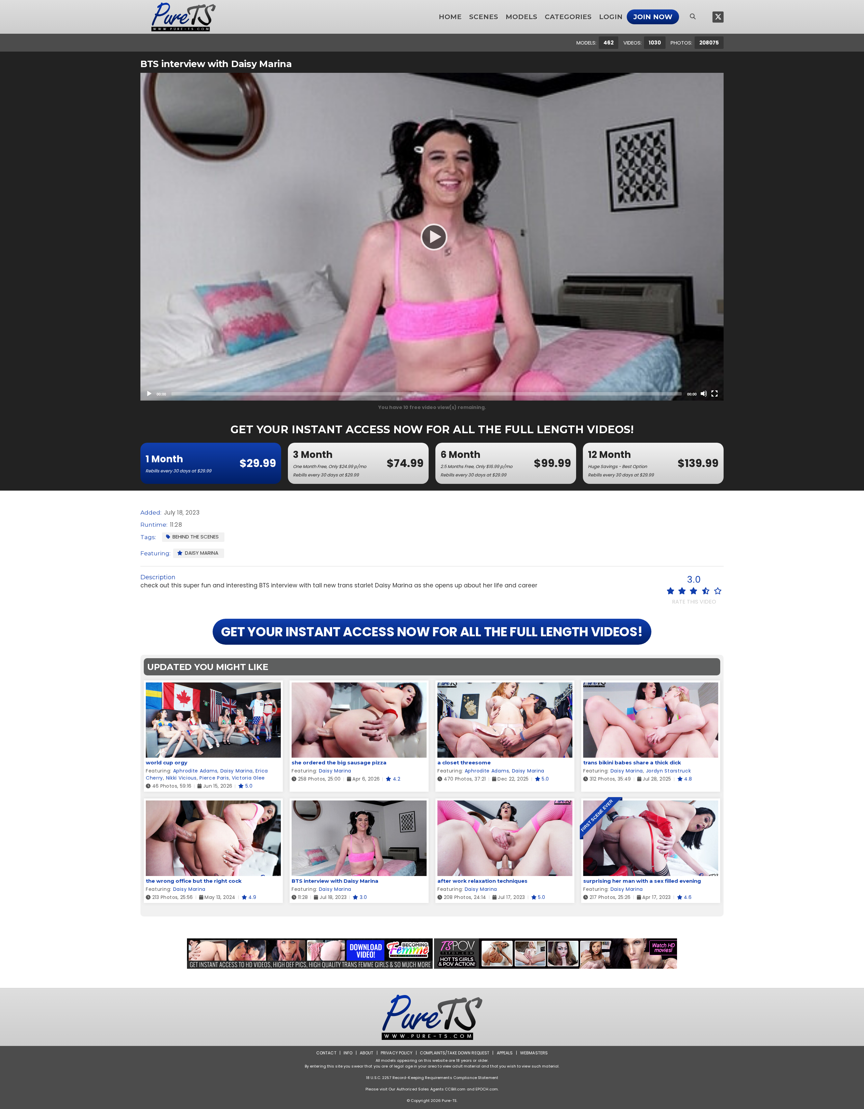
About (367, 1053)
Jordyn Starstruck (668, 770)
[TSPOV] (555, 953)
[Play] (432, 236)
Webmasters (534, 1053)
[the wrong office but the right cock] (213, 805)
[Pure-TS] (183, 17)
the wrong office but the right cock (194, 881)
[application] (432, 237)
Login (611, 17)
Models (521, 17)
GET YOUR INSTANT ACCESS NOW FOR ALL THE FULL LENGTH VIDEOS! (432, 632)
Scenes (483, 17)
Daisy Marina (201, 552)
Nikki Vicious (181, 778)
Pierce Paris (214, 778)
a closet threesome (464, 762)
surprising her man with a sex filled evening (642, 881)
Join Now (652, 17)
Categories (568, 17)
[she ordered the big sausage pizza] (359, 687)
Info (348, 1053)
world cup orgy (166, 762)
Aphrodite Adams (195, 770)
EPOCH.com (487, 1089)
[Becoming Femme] (310, 953)
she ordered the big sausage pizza (339, 762)
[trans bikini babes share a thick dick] (650, 687)
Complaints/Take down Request (454, 1053)
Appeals (505, 1053)
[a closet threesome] (504, 687)
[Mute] (704, 393)
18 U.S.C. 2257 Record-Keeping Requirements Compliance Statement (432, 1077)
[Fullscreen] (714, 393)
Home (450, 17)
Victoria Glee (248, 778)
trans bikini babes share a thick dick (632, 762)
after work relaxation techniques (482, 881)
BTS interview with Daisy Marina (335, 881)
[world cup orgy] (213, 687)
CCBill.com (455, 1089)
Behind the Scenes (195, 536)
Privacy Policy (397, 1053)
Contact (326, 1053)
